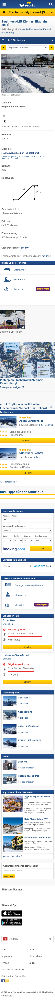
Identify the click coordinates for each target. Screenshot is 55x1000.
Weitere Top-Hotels (11, 856)
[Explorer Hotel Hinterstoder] (8, 844)
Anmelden (8, 876)
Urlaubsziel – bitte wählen (14, 526)
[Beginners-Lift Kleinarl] (12, 320)
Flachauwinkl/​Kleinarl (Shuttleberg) (31, 12)
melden (45, 256)
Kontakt (5, 949)
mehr (24, 248)
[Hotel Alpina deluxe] (8, 825)
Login (32, 963)
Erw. (5, 536)
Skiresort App (9, 905)
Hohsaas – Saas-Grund (16, 655)
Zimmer (27, 536)
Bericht (27, 647)
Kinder (16, 536)
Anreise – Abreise (10, 516)
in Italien (38, 457)
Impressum (7, 956)
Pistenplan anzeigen (22, 384)
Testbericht (26, 440)
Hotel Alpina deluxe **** (36, 819)
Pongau (39, 156)
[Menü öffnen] (4, 4)
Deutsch (13, 939)
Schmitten (9, 620)
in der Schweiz (46, 425)
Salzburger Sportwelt (9, 158)
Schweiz (7, 659)
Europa (4, 156)
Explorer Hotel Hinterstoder (37, 837)
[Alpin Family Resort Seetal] (8, 804)
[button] (14, 549)
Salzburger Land (26, 156)
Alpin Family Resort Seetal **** (37, 798)
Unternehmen (36, 956)
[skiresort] (27, 4)
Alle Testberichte (7, 482)
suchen (41, 548)
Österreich (13, 156)
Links (32, 949)
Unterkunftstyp (41, 536)
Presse (5, 963)
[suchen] (51, 4)
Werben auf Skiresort (12, 969)
